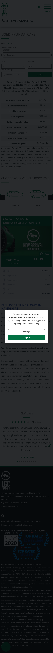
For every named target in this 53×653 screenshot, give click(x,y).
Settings (26, 332)
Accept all (26, 338)
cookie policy (33, 323)
